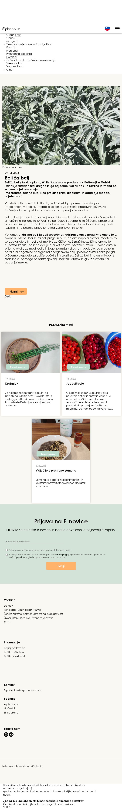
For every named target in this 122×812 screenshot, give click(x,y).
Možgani (11, 41)
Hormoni (11, 57)
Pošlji (61, 566)
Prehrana (12, 50)
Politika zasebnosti (14, 656)
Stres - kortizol (14, 63)
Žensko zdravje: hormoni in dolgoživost (29, 44)
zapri (8, 785)
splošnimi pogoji (60, 554)
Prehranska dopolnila (19, 53)
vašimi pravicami (18, 557)
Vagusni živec (14, 66)
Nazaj (14, 291)
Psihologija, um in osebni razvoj (22, 609)
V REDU (7, 807)
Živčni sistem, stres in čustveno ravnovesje (31, 60)
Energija (11, 47)
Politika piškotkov (14, 652)
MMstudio (36, 766)
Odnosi (10, 38)
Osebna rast (13, 34)
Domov (8, 605)
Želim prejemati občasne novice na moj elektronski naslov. (40, 550)
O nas (10, 69)
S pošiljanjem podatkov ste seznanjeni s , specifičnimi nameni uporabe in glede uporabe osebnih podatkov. (57, 556)
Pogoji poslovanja (14, 648)
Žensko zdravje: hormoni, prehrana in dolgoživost (33, 613)
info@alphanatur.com (27, 690)
